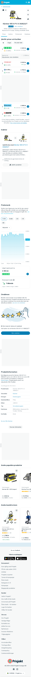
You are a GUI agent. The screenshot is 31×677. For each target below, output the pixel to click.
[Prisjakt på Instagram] (17, 669)
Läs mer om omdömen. (18, 303)
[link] (15, 150)
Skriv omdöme (19, 26)
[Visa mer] (2, 49)
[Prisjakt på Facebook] (14, 669)
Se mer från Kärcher (6, 421)
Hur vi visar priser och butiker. (18, 123)
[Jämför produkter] (28, 19)
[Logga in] (29, 2)
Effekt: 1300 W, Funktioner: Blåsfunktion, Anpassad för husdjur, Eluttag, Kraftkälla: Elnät (15, 29)
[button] (4, 10)
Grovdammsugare (18, 406)
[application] (15, 248)
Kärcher (15, 393)
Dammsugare (6, 6)
